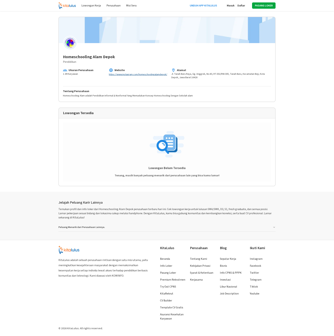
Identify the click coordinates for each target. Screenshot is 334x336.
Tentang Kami (198, 259)
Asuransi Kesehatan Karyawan (172, 317)
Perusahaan (113, 5)
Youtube (254, 294)
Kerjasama (196, 280)
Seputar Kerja (228, 259)
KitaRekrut (166, 294)
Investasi (225, 280)
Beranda (165, 259)
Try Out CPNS (168, 287)
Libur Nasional (228, 287)
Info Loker (166, 266)
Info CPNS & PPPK (231, 273)
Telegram (255, 280)
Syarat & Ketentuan (201, 273)
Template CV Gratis (171, 307)
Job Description (229, 294)
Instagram (256, 259)
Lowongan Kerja (91, 5)
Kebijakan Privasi (200, 266)
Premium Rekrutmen (172, 280)
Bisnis (223, 266)
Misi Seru (131, 5)
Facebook (255, 266)
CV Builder (166, 300)
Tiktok (254, 287)
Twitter (254, 273)
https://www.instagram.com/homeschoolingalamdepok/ (138, 74)
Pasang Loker (168, 273)
